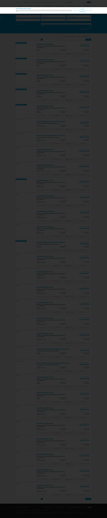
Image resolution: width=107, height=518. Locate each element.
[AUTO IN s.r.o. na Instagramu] (69, 2)
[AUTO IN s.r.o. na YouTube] (71, 2)
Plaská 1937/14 (42, 2)
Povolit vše (82, 9)
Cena (66, 22)
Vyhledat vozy (84, 29)
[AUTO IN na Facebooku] (67, 2)
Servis (38, 6)
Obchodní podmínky (49, 507)
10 (59, 39)
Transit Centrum (48, 6)
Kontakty (86, 6)
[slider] (42, 24)
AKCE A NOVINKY (71, 6)
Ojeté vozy (29, 6)
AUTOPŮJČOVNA (59, 6)
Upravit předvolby (82, 11)
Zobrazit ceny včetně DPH (70, 36)
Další (88, 39)
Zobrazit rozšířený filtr (20, 24)
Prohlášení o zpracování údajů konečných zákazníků (76, 507)
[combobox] (28, 16)
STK (79, 6)
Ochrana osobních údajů (59, 507)
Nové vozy (20, 6)
